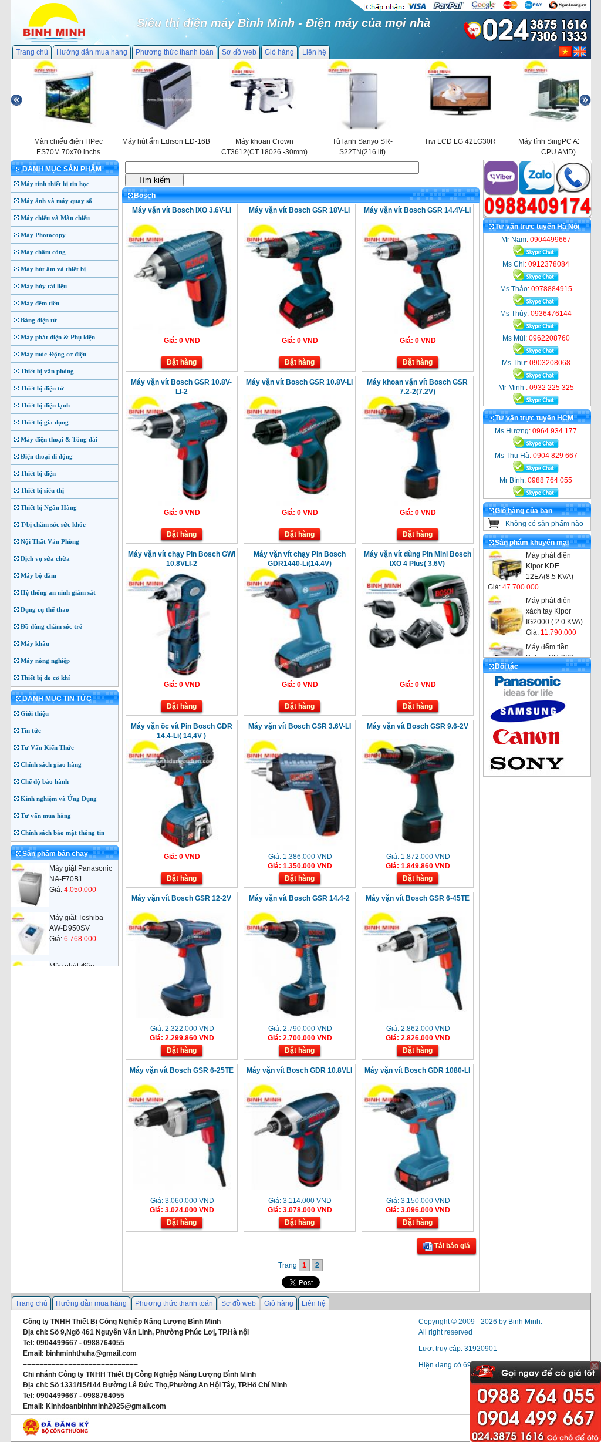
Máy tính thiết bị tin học (55, 183)
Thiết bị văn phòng (47, 371)
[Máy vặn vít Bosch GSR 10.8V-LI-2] (180, 504)
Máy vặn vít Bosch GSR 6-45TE (418, 898)
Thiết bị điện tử (42, 388)
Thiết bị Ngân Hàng (49, 507)
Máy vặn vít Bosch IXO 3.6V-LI (181, 210)
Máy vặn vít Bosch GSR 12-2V (181, 898)
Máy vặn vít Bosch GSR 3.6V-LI (299, 726)
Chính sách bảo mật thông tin (62, 832)
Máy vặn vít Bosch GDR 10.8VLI (299, 1070)
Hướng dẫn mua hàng (91, 52)
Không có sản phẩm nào (544, 524)
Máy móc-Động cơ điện (53, 354)
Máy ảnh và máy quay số (56, 200)
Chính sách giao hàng (51, 764)
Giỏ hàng (279, 52)
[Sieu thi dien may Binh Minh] (54, 40)
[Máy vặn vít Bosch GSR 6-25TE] (180, 1192)
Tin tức (31, 730)
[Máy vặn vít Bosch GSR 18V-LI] (298, 332)
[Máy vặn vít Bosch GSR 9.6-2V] (416, 848)
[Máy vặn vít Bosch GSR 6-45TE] (416, 1020)
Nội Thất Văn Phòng (50, 541)
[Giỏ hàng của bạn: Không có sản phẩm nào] (494, 526)
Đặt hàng (182, 362)
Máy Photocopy (43, 234)
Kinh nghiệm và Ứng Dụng (59, 798)
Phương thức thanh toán (175, 52)
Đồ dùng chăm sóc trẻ (51, 626)
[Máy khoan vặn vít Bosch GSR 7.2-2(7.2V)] (416, 504)
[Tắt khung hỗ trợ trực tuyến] (594, 1365)
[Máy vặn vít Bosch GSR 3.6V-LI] (298, 848)
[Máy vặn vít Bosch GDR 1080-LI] (416, 1192)
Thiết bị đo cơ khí (45, 677)
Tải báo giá (451, 1246)
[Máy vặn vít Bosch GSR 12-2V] (180, 1020)
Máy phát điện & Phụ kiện (58, 337)
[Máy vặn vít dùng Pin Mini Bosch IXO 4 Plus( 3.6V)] (416, 652)
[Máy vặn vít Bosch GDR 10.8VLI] (298, 1192)
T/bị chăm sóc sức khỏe (53, 524)
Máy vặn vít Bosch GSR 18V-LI (299, 210)
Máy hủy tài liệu (44, 285)
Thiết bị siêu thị (42, 490)
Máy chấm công (43, 251)
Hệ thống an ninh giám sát (58, 592)
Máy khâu (35, 643)
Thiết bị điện (38, 473)
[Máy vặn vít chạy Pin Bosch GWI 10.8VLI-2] (180, 676)
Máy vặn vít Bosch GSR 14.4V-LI (417, 210)
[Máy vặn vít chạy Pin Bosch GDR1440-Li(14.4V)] (298, 676)
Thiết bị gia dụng (45, 422)
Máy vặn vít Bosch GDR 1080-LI (417, 1070)
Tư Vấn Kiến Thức (47, 747)
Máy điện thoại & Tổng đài (59, 439)
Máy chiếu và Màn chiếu (55, 217)
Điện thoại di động (47, 456)
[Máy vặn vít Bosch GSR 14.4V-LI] (416, 332)
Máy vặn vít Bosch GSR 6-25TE (182, 1070)
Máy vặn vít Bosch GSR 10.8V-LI (299, 382)
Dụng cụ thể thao (45, 609)
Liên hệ (314, 52)
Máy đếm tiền (40, 302)
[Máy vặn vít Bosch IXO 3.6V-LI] (180, 332)
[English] (579, 54)
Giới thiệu (35, 713)
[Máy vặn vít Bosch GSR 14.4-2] (298, 1020)
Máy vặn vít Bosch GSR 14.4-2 (299, 898)
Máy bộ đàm (38, 575)
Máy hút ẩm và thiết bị (53, 268)
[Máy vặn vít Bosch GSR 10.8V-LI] (298, 504)
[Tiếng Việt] (565, 54)
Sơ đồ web (239, 52)
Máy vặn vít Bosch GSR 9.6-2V (417, 726)
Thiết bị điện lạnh (45, 405)
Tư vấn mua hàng (46, 815)
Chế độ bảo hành (45, 781)
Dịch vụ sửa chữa (45, 558)
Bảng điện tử (39, 320)
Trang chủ (32, 52)
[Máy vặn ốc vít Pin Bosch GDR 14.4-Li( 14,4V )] (180, 848)
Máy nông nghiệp (45, 660)
